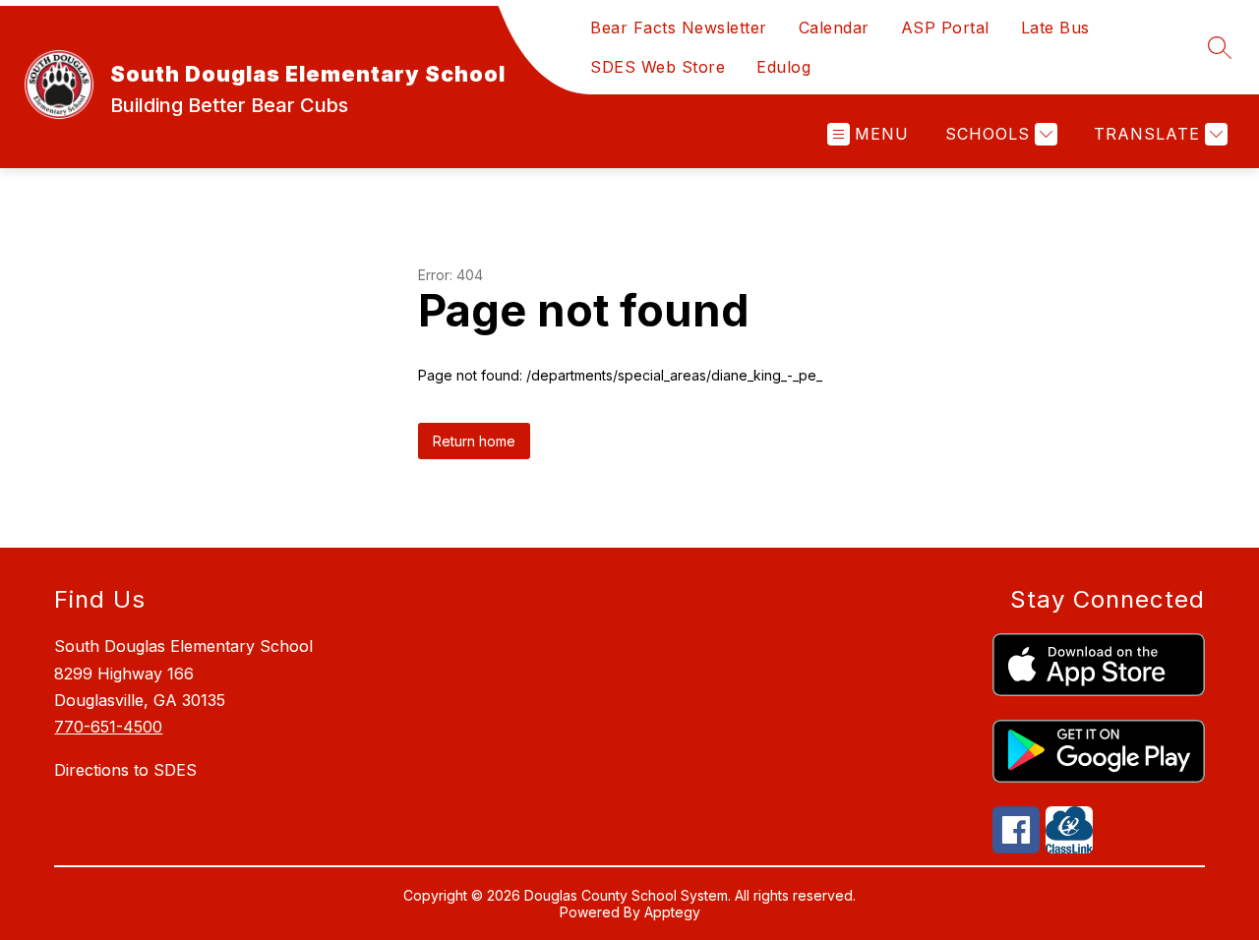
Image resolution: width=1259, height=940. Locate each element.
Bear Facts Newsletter (678, 27)
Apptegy (672, 912)
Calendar (834, 27)
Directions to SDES (125, 770)
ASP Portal (945, 27)
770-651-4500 (108, 726)
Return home (474, 441)
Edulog (783, 67)
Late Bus (1055, 27)
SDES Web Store (657, 67)
